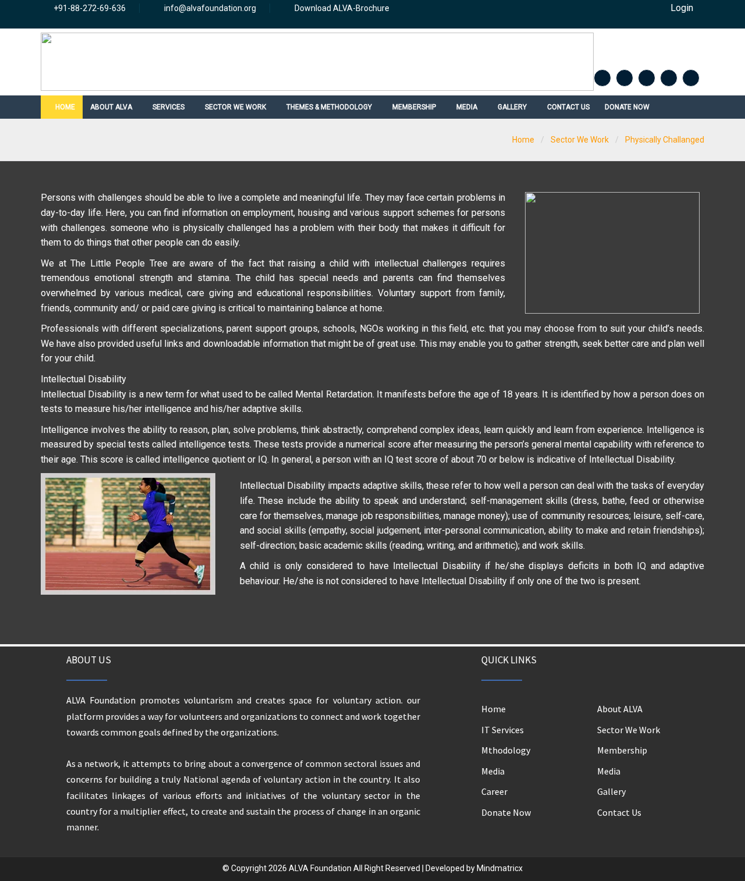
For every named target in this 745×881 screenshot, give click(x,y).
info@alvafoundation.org (210, 8)
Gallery (611, 791)
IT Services (502, 730)
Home (64, 107)
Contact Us (619, 812)
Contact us (568, 107)
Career (494, 791)
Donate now (627, 107)
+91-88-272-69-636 (90, 8)
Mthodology (505, 750)
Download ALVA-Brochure (342, 8)
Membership (622, 750)
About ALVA (620, 709)
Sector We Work (628, 730)
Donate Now (506, 812)
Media (493, 771)
